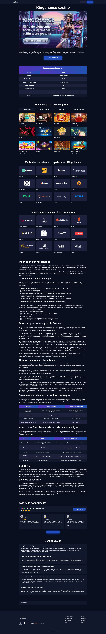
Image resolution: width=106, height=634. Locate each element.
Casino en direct (43, 109)
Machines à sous (78, 109)
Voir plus (53, 531)
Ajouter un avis (79, 509)
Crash (60, 109)
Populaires (26, 109)
